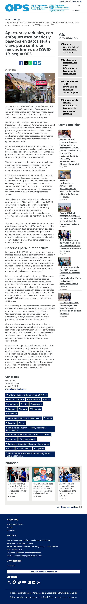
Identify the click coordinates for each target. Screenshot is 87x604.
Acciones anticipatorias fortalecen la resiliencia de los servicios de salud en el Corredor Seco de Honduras (70, 188)
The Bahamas (24, 448)
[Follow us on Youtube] (24, 583)
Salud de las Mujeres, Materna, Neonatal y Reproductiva (26, 428)
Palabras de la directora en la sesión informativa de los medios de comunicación (70, 67)
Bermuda (12, 439)
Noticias (16, 19)
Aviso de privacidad (14, 549)
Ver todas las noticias (67, 507)
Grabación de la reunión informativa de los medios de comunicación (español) (70, 107)
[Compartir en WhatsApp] (30, 63)
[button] (39, 63)
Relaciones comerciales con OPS (20, 543)
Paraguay (12, 413)
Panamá (11, 409)
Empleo (10, 527)
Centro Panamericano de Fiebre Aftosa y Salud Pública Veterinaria (28, 454)
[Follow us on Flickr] (33, 583)
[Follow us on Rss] (38, 583)
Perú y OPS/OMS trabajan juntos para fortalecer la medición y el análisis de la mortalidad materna (70, 218)
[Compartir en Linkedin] (35, 63)
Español (69, 1)
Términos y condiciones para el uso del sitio (24, 556)
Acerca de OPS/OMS (15, 524)
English (63, 1)
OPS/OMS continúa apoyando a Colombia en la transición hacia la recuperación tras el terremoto (70, 245)
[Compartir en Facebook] (21, 63)
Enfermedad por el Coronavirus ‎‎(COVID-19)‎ (28, 395)
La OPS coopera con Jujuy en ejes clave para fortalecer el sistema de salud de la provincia (70, 308)
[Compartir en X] (26, 63)
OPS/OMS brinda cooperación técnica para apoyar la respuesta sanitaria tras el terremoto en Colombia (68, 490)
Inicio (7, 19)
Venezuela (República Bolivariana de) (24, 418)
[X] (9, 583)
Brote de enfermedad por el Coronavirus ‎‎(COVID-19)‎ (71, 48)
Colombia (36, 409)
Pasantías (11, 530)
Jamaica (23, 409)
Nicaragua (37, 404)
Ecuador (11, 423)
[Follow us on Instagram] (19, 583)
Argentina (39, 448)
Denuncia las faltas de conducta (43, 571)
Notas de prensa (16, 399)
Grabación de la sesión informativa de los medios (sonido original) (70, 87)
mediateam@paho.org (16, 389)
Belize (10, 448)
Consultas (11, 565)
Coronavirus (34, 399)
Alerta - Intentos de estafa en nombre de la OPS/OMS (28, 540)
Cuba (25, 404)
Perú (22, 423)
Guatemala (13, 404)
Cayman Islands (28, 439)
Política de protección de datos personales (24, 552)
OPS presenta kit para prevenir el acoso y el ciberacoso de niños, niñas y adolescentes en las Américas (43, 488)
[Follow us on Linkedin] (29, 583)
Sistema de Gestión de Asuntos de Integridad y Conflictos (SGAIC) (33, 546)
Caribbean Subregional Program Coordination (28, 444)
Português (77, 1)
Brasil (47, 399)
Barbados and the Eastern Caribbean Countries (29, 434)
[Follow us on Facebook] (14, 583)
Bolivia (49, 418)
